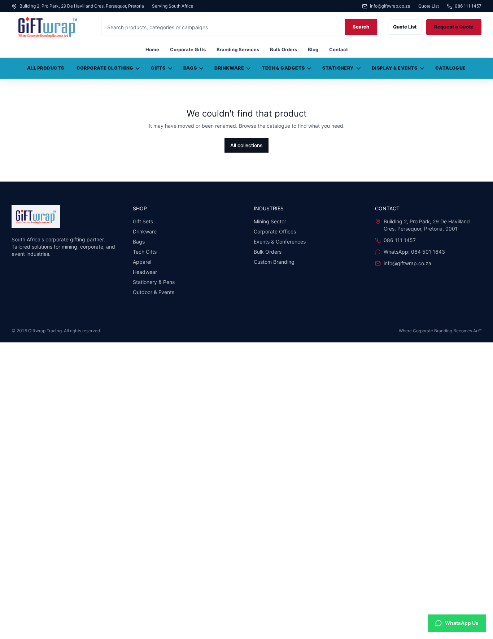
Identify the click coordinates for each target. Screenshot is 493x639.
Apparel (142, 262)
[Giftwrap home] (51, 27)
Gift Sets (143, 221)
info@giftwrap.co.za (390, 6)
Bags (190, 68)
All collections (246, 145)
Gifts (158, 68)
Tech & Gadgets (283, 68)
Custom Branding (274, 262)
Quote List (428, 6)
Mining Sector (270, 221)
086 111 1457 (468, 6)
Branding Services (238, 49)
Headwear (145, 272)
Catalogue (450, 68)
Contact (338, 49)
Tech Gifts (145, 252)
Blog (313, 49)
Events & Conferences (280, 241)
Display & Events (395, 68)
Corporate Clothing (105, 68)
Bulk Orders (283, 49)
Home (152, 49)
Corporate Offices (275, 231)
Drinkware (229, 68)
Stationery (338, 68)
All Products (45, 68)
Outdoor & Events (153, 292)
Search (361, 27)
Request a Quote (454, 27)
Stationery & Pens (154, 282)
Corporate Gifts (188, 49)
